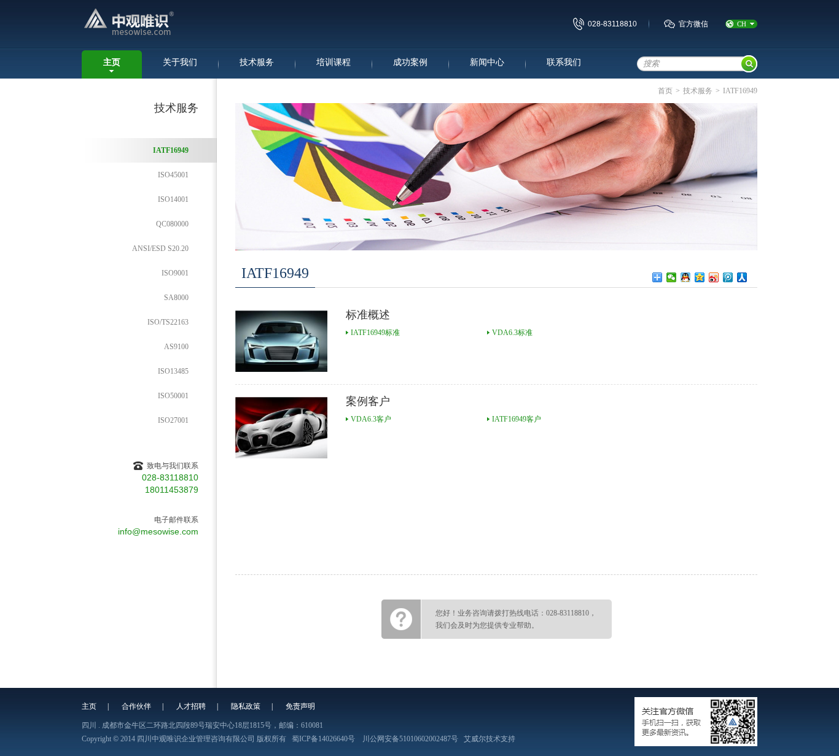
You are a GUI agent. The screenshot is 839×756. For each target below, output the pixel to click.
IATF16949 (171, 150)
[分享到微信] (671, 277)
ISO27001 (173, 420)
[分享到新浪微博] (714, 277)
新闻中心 (487, 62)
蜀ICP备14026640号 (323, 739)
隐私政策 (245, 706)
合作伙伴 (136, 706)
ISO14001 (173, 199)
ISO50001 (173, 396)
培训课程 (333, 62)
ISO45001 (173, 175)
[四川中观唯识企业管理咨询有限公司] (162, 23)
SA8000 (176, 297)
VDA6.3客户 (371, 419)
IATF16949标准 (375, 332)
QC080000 (172, 224)
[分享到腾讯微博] (728, 277)
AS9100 (176, 346)
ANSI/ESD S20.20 (160, 248)
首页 (665, 91)
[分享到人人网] (742, 277)
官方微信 (693, 24)
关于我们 (180, 62)
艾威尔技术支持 (489, 739)
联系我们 (564, 62)
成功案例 (410, 62)
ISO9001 (175, 273)
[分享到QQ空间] (700, 277)
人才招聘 (191, 706)
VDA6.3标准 (512, 332)
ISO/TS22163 (168, 322)
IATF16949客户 (516, 419)
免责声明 (300, 706)
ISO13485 (173, 371)
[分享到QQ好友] (686, 277)
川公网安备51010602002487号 (410, 739)
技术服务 (257, 62)
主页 (111, 62)
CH (741, 24)
